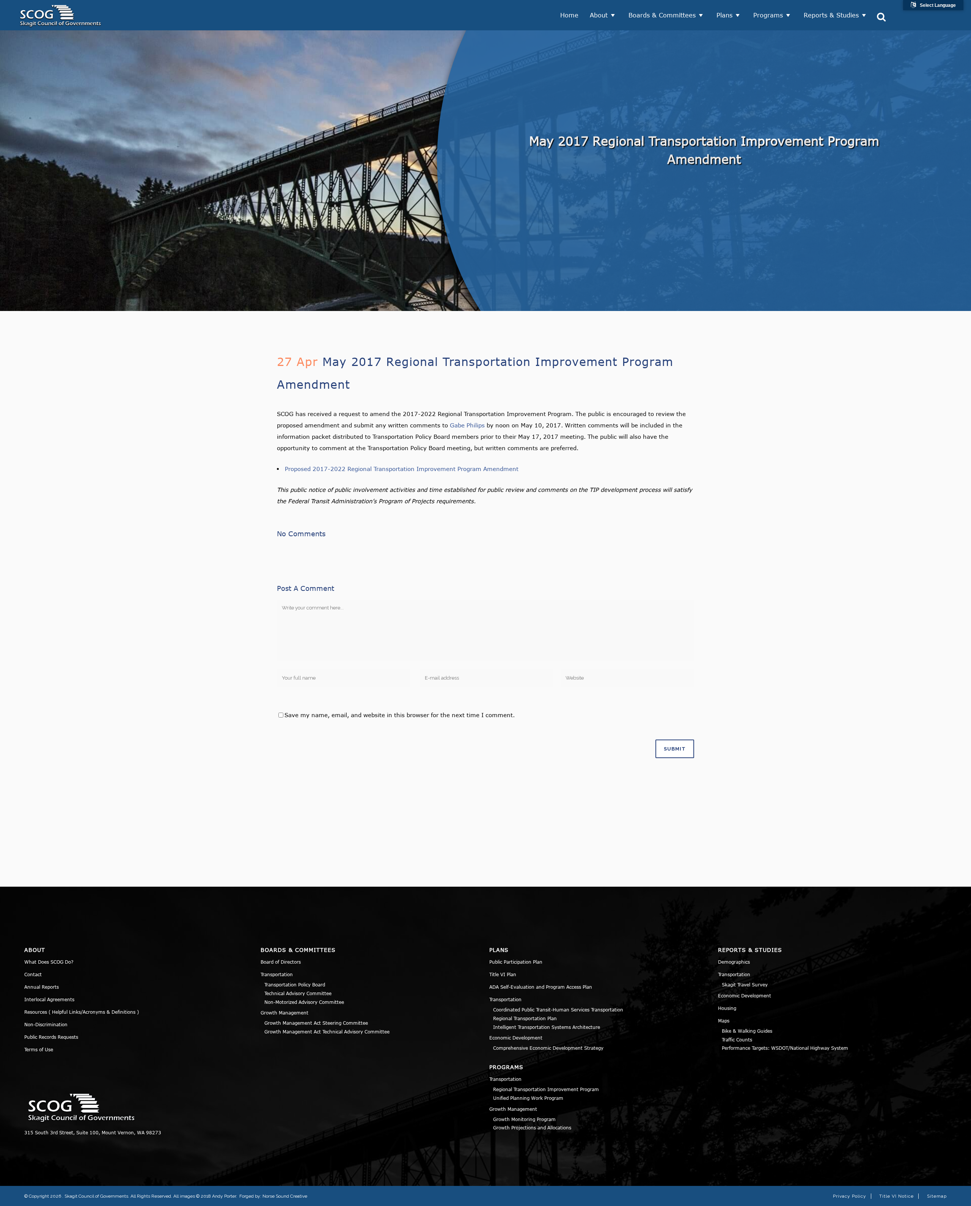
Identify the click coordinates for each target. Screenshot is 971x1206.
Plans (724, 15)
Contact (33, 974)
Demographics (734, 961)
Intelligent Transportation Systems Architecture (546, 1027)
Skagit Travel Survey (745, 984)
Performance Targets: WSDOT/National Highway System (785, 1048)
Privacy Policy (849, 1196)
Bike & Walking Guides (747, 1030)
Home (569, 15)
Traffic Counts (737, 1039)
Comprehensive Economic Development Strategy (548, 1048)
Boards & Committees (662, 15)
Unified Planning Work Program (528, 1098)
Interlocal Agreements (49, 999)
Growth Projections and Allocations (532, 1127)
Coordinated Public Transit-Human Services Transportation (558, 1009)
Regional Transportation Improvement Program (546, 1089)
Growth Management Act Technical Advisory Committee (327, 1031)
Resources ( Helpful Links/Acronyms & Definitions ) (81, 1011)
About (599, 15)
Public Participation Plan (515, 961)
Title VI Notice (896, 1196)
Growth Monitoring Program (524, 1119)
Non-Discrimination (46, 1024)
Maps (723, 1020)
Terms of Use (38, 1049)
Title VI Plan (502, 974)
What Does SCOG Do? (49, 961)
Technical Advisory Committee (298, 993)
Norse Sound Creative (284, 1196)
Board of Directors (281, 961)
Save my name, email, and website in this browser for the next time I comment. (399, 714)
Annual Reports (41, 986)
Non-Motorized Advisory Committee (304, 1002)
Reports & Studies (831, 15)
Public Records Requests (51, 1037)
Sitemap (937, 1196)
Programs (768, 15)
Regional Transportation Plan (525, 1018)
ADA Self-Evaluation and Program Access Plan (540, 986)
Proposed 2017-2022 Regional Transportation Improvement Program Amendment (401, 468)
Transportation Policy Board (294, 984)
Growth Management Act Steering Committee (316, 1022)
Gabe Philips (467, 425)
